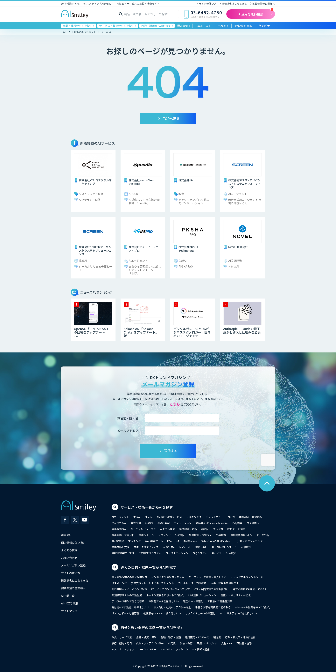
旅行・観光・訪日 (122, 643)
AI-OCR (149, 523)
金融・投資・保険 (146, 637)
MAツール (185, 547)
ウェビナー (265, 26)
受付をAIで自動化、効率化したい (130, 607)
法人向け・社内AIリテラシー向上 (172, 607)
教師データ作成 (236, 529)
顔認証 (205, 529)
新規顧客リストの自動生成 (127, 595)
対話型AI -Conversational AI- (212, 523)
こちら (175, 403)
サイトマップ (69, 611)
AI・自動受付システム (224, 547)
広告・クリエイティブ (146, 547)
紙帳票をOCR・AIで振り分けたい (162, 613)
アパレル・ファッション (174, 649)
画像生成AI (169, 547)
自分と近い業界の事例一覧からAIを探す (152, 627)
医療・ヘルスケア (207, 643)
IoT (177, 541)
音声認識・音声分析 (123, 535)
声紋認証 (246, 547)
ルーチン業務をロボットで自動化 (165, 595)
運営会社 (66, 535)
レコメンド (164, 535)
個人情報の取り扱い (73, 542)
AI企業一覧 (67, 596)
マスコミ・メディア (123, 649)
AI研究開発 (118, 541)
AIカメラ (216, 553)
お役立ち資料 (243, 26)
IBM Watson (190, 541)
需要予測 (136, 523)
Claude (149, 517)
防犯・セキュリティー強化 (235, 595)
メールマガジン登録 (73, 565)
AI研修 (231, 517)
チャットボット (214, 517)
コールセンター (147, 649)
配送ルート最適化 (193, 601)
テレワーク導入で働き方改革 (128, 601)
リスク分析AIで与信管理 (125, 613)
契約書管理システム (150, 553)
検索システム (146, 535)
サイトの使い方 (207, 3)
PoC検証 (180, 535)
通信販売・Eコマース (197, 637)
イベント (223, 26)
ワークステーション (177, 553)
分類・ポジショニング (249, 541)
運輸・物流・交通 (171, 637)
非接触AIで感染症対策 (219, 601)
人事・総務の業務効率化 (225, 583)
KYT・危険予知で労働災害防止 (211, 589)
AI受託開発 (164, 523)
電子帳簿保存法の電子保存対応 (129, 577)
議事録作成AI (119, 529)
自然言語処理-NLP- (241, 535)
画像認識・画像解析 (250, 517)
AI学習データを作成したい (164, 601)
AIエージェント (120, 517)
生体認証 (231, 553)
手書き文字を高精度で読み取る (213, 607)
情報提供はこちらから (234, 3)
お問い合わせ (69, 558)
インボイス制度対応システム (167, 577)
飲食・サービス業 (122, 637)
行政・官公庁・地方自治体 (240, 637)
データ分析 (262, 535)
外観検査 (221, 535)
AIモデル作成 (167, 529)
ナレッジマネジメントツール (247, 577)
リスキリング (193, 517)
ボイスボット (254, 523)
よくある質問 (69, 550)
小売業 (172, 643)
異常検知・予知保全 (200, 535)
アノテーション (183, 523)
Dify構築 (237, 523)
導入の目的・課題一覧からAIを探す (148, 567)
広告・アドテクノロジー (150, 643)
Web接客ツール (154, 541)
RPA (169, 541)
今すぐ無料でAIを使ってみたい (250, 589)
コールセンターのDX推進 (192, 583)
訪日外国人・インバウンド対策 (129, 589)
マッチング (134, 541)
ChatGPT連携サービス (169, 517)
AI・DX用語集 (69, 603)
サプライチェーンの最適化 (200, 613)
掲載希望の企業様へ (263, 3)
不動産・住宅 (244, 643)
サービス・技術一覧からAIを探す (147, 507)
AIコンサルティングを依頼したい (238, 613)
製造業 (217, 637)
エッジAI (218, 529)
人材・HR (226, 643)
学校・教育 (186, 643)
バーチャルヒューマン (143, 529)
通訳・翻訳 (201, 547)
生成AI (136, 517)
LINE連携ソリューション (202, 595)
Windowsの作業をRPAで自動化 (252, 607)
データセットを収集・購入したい (207, 577)
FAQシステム (200, 553)
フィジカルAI (119, 523)
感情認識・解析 (188, 529)
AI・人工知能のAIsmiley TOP (81, 32)
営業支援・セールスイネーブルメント (152, 583)
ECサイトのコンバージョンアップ (170, 589)
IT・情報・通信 (201, 649)
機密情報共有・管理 (123, 553)
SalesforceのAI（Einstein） (217, 541)
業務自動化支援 (120, 547)
